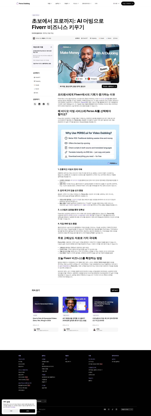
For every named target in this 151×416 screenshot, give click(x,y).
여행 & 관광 (45, 368)
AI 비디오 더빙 (75, 180)
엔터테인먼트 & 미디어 (48, 366)
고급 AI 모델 (76, 199)
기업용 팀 (44, 379)
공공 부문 (44, 388)
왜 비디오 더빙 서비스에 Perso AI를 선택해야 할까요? (42, 56)
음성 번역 (21, 374)
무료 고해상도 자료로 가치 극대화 (41, 60)
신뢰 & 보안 (92, 374)
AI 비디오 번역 (103, 99)
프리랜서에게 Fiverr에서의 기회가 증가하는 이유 (42, 51)
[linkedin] (109, 409)
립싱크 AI (21, 366)
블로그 (90, 380)
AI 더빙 (20, 361)
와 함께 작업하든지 (64, 266)
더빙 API (67, 361)
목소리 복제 (22, 372)
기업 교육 (44, 371)
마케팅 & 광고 (45, 361)
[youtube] (105, 409)
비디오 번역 (22, 364)
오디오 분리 (22, 377)
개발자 (43, 382)
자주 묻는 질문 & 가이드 (95, 370)
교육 (43, 364)
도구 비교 (91, 361)
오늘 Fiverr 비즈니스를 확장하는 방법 (42, 63)
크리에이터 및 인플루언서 (48, 377)
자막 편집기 (22, 390)
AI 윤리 (90, 372)
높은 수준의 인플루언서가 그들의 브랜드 (78, 205)
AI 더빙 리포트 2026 (94, 364)
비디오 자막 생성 (23, 388)
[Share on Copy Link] (48, 104)
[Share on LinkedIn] (39, 104)
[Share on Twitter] (35, 104)
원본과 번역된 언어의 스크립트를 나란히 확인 (78, 215)
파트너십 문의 (42, 409)
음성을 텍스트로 (23, 385)
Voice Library (22, 379)
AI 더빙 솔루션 (115, 361)
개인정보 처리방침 (10, 407)
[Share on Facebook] (43, 104)
